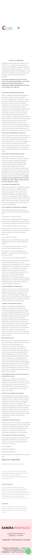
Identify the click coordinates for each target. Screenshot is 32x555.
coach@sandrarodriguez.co (16, 533)
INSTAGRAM (16, 540)
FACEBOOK (6, 540)
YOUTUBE (26, 540)
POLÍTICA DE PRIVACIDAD (21, 552)
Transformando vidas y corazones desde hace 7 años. (15, 498)
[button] (18, 27)
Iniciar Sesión (8, 464)
